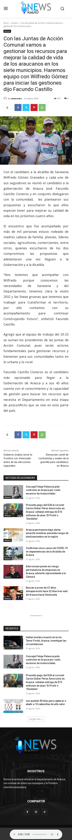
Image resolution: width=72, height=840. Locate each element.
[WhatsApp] (42, 107)
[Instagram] (36, 811)
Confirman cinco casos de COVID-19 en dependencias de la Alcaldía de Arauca (47, 551)
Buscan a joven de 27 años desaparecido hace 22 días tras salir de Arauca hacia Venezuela (47, 591)
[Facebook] (18, 107)
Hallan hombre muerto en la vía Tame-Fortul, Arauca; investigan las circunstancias (46, 641)
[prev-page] (5, 606)
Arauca (14, 22)
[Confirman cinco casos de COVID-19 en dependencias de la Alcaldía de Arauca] (13, 553)
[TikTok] (44, 811)
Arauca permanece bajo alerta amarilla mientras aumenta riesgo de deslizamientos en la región (47, 533)
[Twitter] (26, 107)
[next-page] (11, 606)
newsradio (16, 98)
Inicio (6, 22)
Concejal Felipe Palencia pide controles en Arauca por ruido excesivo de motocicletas (43, 490)
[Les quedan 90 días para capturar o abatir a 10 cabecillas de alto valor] (13, 706)
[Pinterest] (34, 107)
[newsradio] (5, 98)
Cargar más (35, 719)
